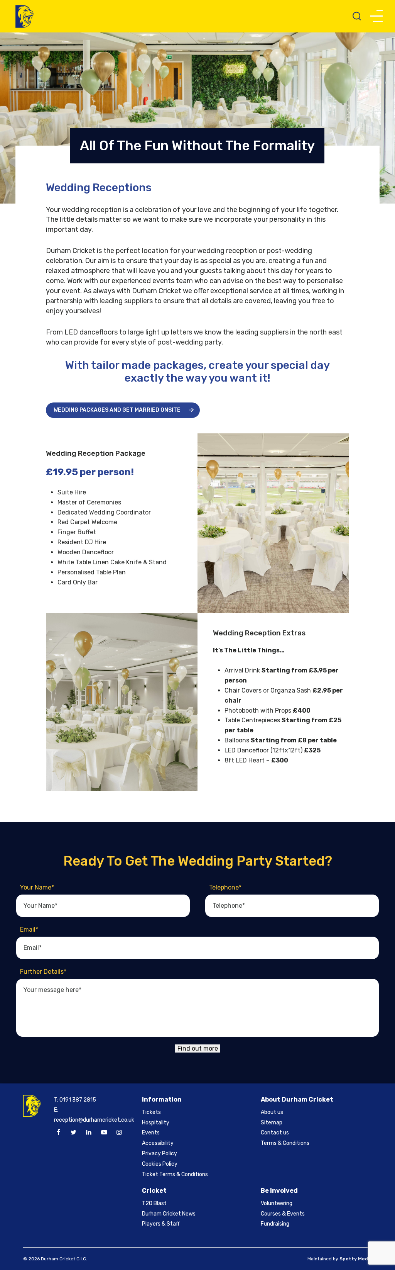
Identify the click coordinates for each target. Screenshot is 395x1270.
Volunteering (276, 1203)
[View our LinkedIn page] (88, 1132)
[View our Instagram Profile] (119, 1132)
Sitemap (271, 1122)
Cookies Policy (159, 1164)
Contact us (275, 1132)
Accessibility (158, 1143)
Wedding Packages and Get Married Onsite (117, 410)
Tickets (151, 1112)
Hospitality (155, 1122)
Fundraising (275, 1224)
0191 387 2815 (77, 1100)
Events (151, 1132)
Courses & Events (283, 1214)
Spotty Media (355, 1259)
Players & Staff (161, 1224)
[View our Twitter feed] (73, 1132)
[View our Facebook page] (58, 1132)
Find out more (197, 1048)
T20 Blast (154, 1203)
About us (272, 1112)
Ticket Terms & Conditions (175, 1174)
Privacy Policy (159, 1153)
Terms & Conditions (285, 1143)
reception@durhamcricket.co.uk (94, 1120)
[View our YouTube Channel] (104, 1132)
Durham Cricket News (169, 1214)
